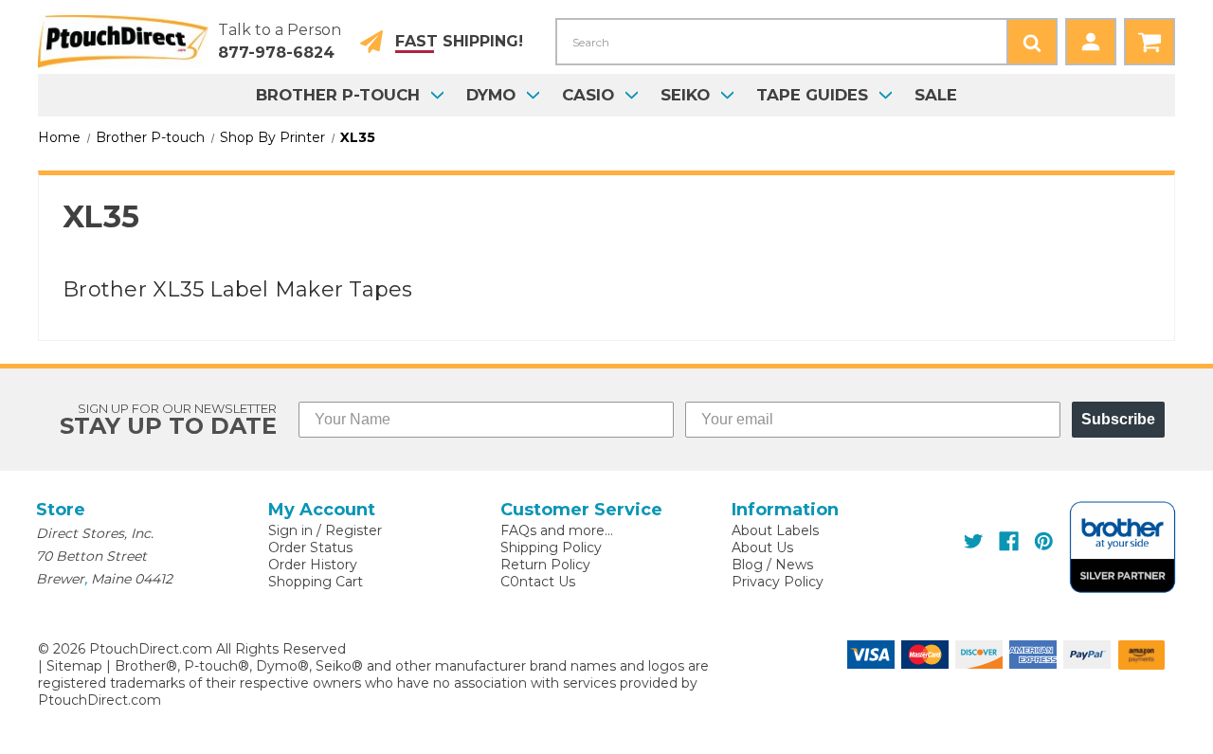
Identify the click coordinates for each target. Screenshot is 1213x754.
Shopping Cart (315, 581)
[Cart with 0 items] (1149, 41)
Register (353, 530)
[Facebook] (1009, 541)
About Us (762, 547)
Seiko (685, 94)
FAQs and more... (556, 530)
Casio (588, 94)
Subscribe (1118, 419)
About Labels (775, 530)
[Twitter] (974, 541)
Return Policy (545, 564)
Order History (312, 564)
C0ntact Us (537, 581)
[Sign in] (1090, 41)
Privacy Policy (778, 581)
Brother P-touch (338, 94)
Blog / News (772, 564)
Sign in (290, 530)
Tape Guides (812, 94)
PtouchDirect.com (99, 700)
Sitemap (74, 665)
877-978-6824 (276, 53)
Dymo (491, 94)
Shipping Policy (551, 547)
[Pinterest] (1044, 541)
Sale (935, 94)
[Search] (1032, 41)
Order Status (310, 547)
